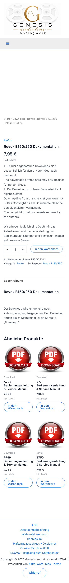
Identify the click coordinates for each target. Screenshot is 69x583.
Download (18, 118)
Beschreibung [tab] (13, 280)
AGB (34, 525)
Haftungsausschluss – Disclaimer (34, 543)
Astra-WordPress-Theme (45, 564)
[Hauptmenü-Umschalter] (8, 43)
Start (7, 118)
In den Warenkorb (46, 249)
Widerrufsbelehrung (34, 534)
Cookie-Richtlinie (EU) (34, 548)
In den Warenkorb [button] (15, 407)
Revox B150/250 (52, 263)
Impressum (34, 539)
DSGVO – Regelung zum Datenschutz (34, 553)
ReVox (31, 118)
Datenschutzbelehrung (34, 530)
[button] (34, 572)
